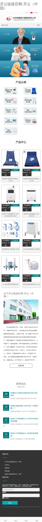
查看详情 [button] (21, 365)
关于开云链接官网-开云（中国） (13, 462)
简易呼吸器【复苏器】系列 (10, 249)
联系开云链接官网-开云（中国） (13, 474)
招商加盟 (7, 471)
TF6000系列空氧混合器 (10, 284)
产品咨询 (15, 170)
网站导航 (5, 25)
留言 (26, 520)
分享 (5, 520)
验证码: (4, 492)
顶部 (36, 520)
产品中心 (7, 465)
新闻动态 (7, 468)
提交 (10, 503)
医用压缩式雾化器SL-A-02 (31, 284)
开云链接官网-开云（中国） (19, 6)
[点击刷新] (5, 498)
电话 (15, 520)
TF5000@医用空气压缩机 (31, 249)
